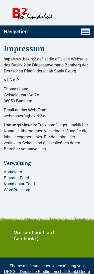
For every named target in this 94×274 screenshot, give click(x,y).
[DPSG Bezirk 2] (47, 13)
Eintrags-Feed (16, 178)
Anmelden (13, 172)
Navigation (16, 31)
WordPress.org (17, 190)
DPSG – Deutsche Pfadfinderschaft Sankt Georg (47, 272)
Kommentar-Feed (19, 184)
